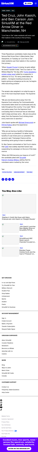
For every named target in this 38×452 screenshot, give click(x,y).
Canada (4, 376)
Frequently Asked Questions (10, 390)
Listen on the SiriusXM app (19, 448)
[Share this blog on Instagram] (6, 179)
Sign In (4, 318)
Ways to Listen (6, 368)
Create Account (6, 321)
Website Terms (6, 416)
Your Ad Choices (6, 425)
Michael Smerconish (26, 123)
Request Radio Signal (8, 329)
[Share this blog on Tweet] (9, 179)
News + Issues (6, 10)
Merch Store (5, 370)
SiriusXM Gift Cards (8, 373)
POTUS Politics (7, 125)
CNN (6, 147)
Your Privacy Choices (7, 431)
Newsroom (5, 346)
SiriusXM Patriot (19, 172)
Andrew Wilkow (13, 160)
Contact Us (5, 387)
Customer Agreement (8, 419)
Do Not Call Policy (6, 428)
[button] (35, 3)
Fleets (4, 304)
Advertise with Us (7, 351)
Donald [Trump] (12, 67)
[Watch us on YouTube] (2, 407)
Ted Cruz (29, 172)
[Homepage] (7, 3)
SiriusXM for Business (8, 307)
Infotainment (6, 296)
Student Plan (6, 291)
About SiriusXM (6, 340)
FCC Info (4, 436)
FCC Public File (6, 433)
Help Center (5, 392)
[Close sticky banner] (36, 439)
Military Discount (7, 288)
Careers (4, 354)
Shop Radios (6, 293)
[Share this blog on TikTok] (12, 179)
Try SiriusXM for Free (8, 285)
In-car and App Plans (8, 282)
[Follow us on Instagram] (2, 402)
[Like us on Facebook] (2, 400)
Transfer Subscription (8, 326)
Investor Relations (7, 343)
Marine (4, 299)
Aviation (4, 302)
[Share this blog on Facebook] (3, 179)
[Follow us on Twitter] (2, 405)
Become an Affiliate (8, 348)
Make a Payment (7, 324)
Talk (13, 10)
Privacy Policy (5, 422)
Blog (3, 365)
